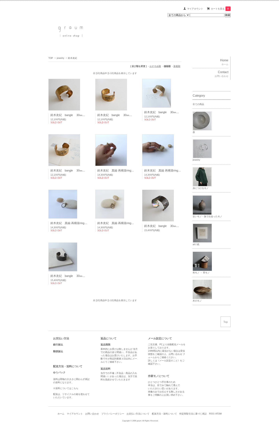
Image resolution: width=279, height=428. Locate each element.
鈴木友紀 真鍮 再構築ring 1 (118, 170)
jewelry (60, 58)
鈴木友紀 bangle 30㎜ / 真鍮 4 (74, 170)
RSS (211, 413)
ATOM (218, 413)
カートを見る (220, 8)
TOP (50, 58)
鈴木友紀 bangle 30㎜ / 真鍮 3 (167, 112)
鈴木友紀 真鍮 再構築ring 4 (116, 223)
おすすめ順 (155, 66)
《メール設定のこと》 (168, 360)
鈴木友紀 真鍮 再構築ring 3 (69, 223)
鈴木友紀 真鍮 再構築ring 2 (163, 170)
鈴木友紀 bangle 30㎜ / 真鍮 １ (74, 115)
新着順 (176, 66)
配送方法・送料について (164, 413)
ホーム (61, 413)
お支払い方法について (138, 413)
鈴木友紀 (72, 58)
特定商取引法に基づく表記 (193, 413)
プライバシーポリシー (112, 413)
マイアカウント (195, 8)
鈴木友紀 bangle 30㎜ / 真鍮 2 (120, 115)
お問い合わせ (92, 413)
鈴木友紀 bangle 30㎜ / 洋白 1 (167, 225)
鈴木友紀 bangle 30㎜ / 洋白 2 (74, 275)
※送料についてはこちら (65, 388)
